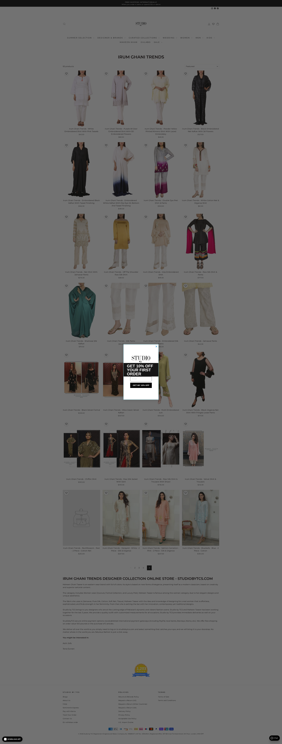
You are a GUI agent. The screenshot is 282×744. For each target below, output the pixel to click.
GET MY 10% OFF (141, 385)
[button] (12, 739)
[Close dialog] (156, 346)
